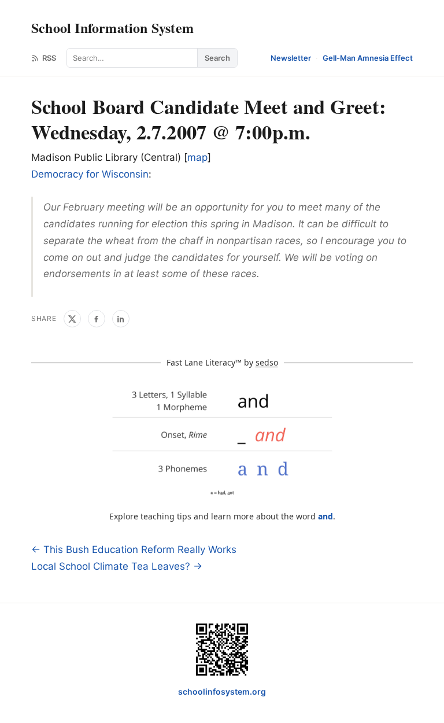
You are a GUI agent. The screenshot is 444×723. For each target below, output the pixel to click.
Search (217, 57)
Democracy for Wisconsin (90, 174)
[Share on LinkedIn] (121, 318)
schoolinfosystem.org (222, 691)
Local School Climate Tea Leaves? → (116, 566)
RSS (49, 57)
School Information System (112, 27)
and (325, 516)
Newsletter (291, 57)
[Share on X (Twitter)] (72, 318)
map (197, 157)
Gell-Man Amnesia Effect (368, 57)
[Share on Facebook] (96, 318)
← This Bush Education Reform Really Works (133, 549)
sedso (267, 362)
